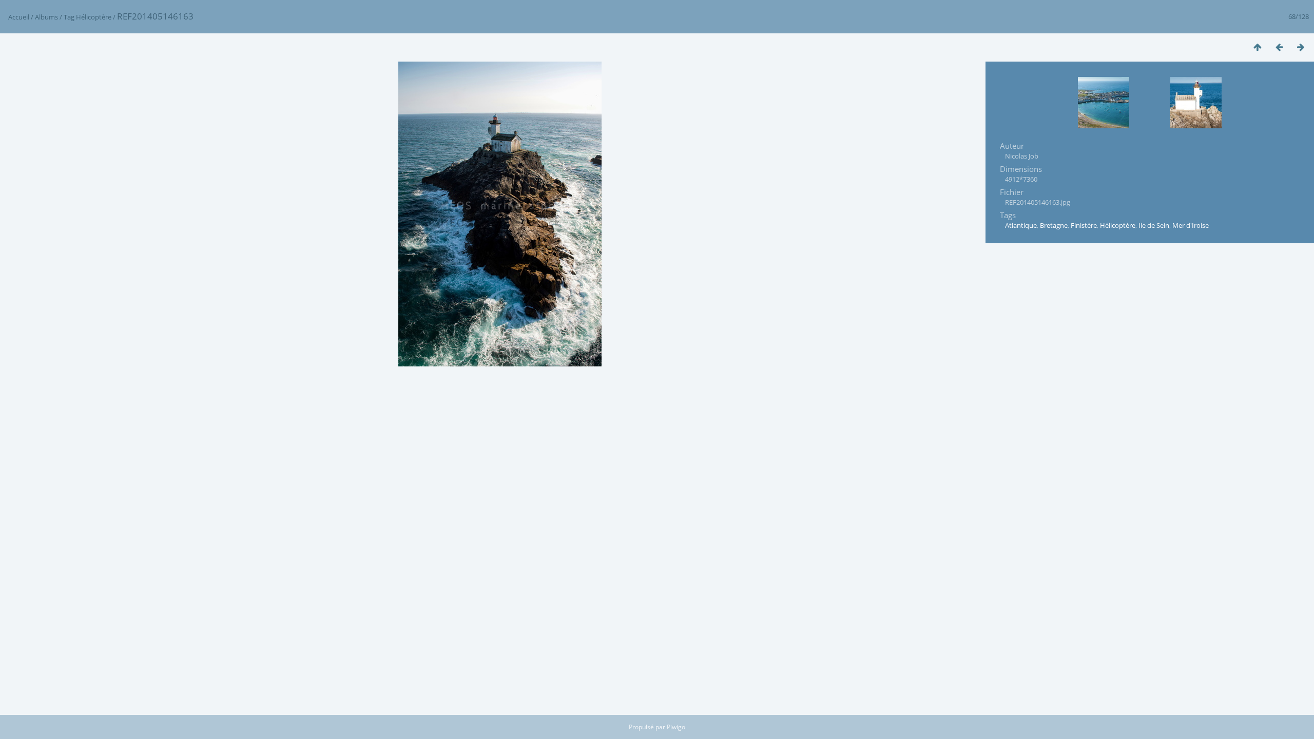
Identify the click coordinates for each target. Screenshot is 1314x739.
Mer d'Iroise (1190, 225)
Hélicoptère (93, 17)
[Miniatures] (1257, 47)
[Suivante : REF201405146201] (1300, 47)
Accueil (18, 17)
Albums (46, 17)
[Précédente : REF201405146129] (1279, 47)
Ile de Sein (1153, 225)
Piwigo (676, 727)
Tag (69, 17)
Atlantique (1021, 225)
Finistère (1084, 225)
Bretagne (1054, 225)
